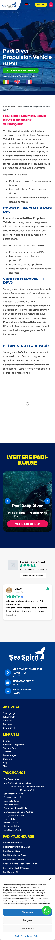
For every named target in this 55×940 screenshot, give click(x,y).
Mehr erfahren (28, 524)
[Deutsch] (27, 4)
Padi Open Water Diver (14, 855)
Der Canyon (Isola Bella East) (18, 782)
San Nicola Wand (12, 829)
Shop (5, 766)
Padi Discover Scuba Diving (16, 846)
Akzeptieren (27, 912)
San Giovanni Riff (12, 797)
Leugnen (27, 920)
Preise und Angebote (13, 744)
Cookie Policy (20, 936)
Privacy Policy (33, 936)
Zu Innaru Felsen (12, 826)
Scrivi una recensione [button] (33, 575)
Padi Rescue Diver (12, 872)
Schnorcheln (9, 716)
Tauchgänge (9, 713)
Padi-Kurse (16, 106)
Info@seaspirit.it (23, 681)
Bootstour (8, 724)
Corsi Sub (7, 720)
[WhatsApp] (46, 911)
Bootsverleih (9, 727)
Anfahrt (7, 751)
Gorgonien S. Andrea (14, 815)
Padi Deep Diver (27, 505)
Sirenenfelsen (10, 819)
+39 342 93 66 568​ (22, 689)
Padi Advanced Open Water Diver (20, 863)
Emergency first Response (16, 867)
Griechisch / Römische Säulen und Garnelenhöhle (27, 788)
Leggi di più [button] (11, 615)
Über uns (7, 758)
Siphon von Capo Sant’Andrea (18, 811)
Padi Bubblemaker (12, 842)
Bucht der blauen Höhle (15, 808)
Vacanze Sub (9, 748)
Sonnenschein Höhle (13, 793)
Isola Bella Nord (11, 804)
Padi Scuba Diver (11, 850)
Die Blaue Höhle (11, 779)
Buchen (40, 4)
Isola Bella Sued (11, 800)
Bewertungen (9, 755)
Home (6, 106)
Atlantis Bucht (11, 822)
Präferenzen (27, 928)
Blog (5, 762)
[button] (50, 878)
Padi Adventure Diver (14, 859)
